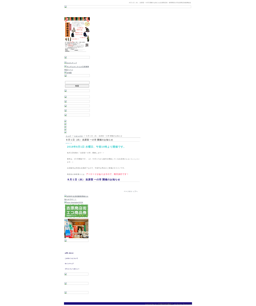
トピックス (78, 136)
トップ (68, 136)
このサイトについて (71, 258)
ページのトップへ (131, 191)
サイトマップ (69, 263)
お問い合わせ (69, 253)
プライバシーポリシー (72, 269)
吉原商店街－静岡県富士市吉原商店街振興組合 (175, 2)
